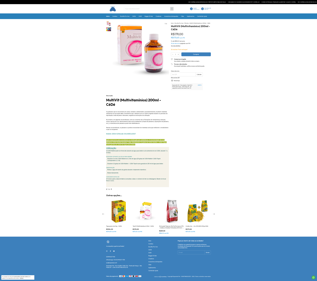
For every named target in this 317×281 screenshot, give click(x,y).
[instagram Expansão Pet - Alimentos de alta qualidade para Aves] (106, 251)
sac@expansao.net (111, 263)
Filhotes (186, 23)
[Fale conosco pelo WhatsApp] (313, 277)
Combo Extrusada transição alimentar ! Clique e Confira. (268, 2)
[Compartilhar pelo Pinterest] (111, 189)
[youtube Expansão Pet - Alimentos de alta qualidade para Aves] (114, 251)
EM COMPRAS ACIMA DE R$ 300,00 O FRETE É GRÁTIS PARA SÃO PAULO (196, 2)
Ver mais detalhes (175, 46)
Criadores (158, 16)
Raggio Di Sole (149, 16)
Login (194, 8)
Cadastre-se (196, 9)
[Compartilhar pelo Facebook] (107, 189)
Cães (182, 16)
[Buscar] (172, 9)
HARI (140, 16)
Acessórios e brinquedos (171, 16)
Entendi (21, 278)
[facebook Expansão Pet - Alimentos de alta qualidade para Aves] (110, 251)
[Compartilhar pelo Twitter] (109, 189)
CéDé (134, 16)
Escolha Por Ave (124, 16)
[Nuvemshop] (160, 277)
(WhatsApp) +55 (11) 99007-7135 (115, 260)
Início (108, 16)
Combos (114, 16)
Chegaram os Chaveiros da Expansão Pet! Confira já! (233, 2)
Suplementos (190, 16)
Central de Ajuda (202, 16)
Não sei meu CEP (175, 77)
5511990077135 (110, 257)
